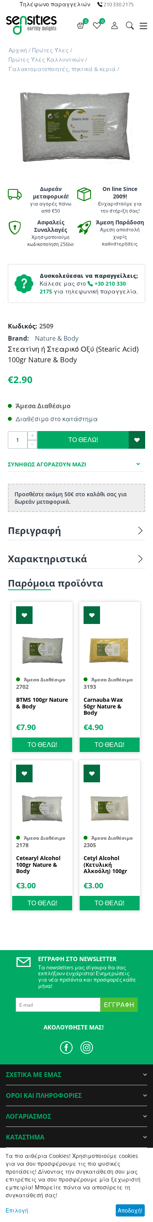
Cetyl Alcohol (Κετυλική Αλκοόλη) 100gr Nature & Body (105, 865)
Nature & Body (56, 338)
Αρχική (18, 50)
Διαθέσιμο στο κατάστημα (57, 419)
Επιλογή (16, 1210)
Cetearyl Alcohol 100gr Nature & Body (38, 865)
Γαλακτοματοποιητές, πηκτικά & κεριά (62, 69)
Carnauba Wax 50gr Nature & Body (103, 706)
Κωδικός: (21, 326)
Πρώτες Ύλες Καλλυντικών (46, 59)
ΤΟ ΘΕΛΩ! (83, 439)
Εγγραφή (119, 1004)
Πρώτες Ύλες (50, 50)
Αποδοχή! (130, 1210)
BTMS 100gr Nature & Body (42, 703)
